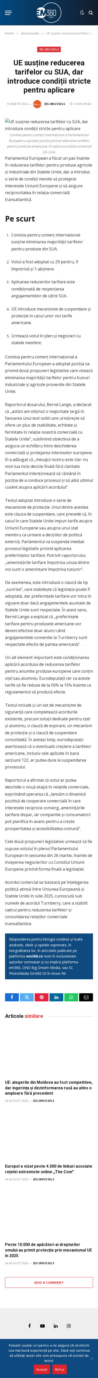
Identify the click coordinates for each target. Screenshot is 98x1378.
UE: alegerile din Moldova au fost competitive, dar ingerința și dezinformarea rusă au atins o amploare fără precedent (48, 1088)
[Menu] (8, 13)
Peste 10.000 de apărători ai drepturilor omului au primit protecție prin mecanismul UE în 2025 (48, 1250)
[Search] (90, 13)
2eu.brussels (49, 49)
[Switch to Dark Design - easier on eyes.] (82, 12)
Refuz (59, 1369)
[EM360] (49, 12)
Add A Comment (49, 1282)
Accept (42, 1369)
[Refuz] (91, 1358)
